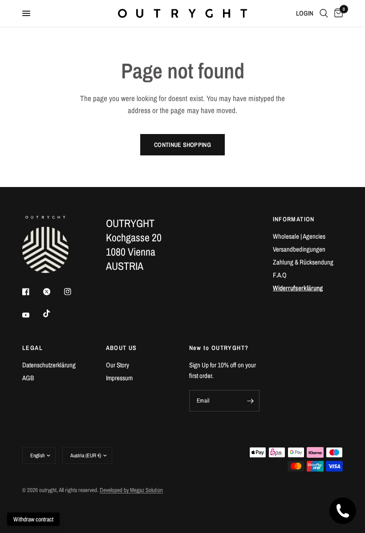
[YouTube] (32, 315)
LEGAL (32, 348)
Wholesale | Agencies (299, 236)
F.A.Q (280, 275)
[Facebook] (32, 291)
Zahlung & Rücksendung (303, 262)
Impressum (119, 377)
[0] (337, 13)
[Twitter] (53, 291)
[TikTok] (53, 313)
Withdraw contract (33, 519)
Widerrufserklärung (298, 288)
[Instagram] (74, 291)
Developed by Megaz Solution (131, 490)
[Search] (323, 13)
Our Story (117, 365)
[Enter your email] (251, 400)
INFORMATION (294, 219)
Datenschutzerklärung (49, 365)
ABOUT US (121, 348)
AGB (28, 377)
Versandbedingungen (299, 249)
